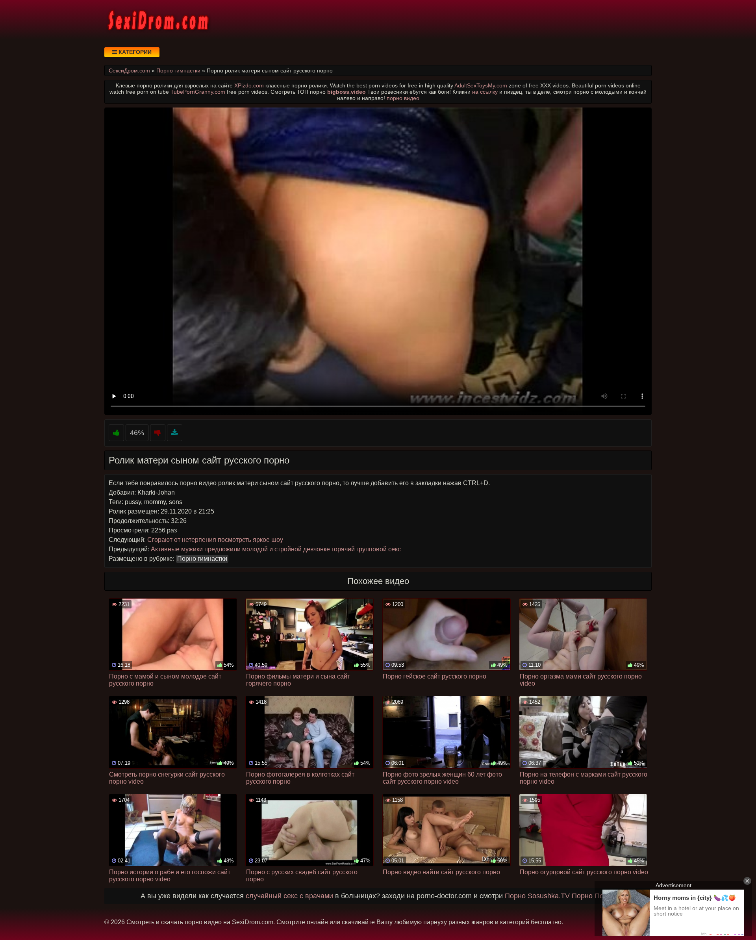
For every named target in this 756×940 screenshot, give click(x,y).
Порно (515, 896)
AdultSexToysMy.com (480, 85)
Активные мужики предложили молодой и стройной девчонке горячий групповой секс (276, 549)
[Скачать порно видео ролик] (174, 433)
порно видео (403, 98)
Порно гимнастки (202, 558)
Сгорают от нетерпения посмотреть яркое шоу (215, 539)
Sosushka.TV (549, 896)
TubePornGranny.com (197, 92)
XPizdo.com (249, 85)
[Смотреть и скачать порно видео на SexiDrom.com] (157, 19)
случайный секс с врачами (289, 896)
